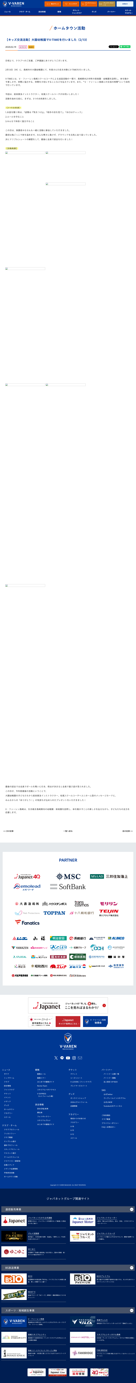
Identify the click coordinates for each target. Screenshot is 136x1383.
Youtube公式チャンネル (113, 1106)
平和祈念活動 (9, 1173)
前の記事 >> (127, 831)
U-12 (72, 1134)
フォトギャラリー (44, 1116)
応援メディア (9, 1165)
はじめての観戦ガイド (45, 1082)
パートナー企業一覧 (111, 1074)
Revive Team (42, 1086)
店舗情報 (73, 1106)
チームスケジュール (11, 1157)
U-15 (72, 1130)
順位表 (39, 1112)
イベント (7, 1097)
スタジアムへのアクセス (46, 1090)
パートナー (111, 12)
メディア (7, 1101)
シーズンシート (76, 1078)
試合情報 (42, 12)
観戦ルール (41, 1074)
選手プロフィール (11, 1145)
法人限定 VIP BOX (111, 1082)
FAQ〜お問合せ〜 (108, 1127)
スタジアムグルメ (44, 1120)
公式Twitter (108, 1094)
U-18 (72, 1126)
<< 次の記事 (8, 831)
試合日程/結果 (42, 1109)
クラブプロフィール (11, 1129)
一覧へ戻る (68, 831)
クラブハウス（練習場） (13, 1161)
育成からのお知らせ (78, 1118)
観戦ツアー (41, 1078)
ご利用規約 (106, 1115)
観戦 (59, 12)
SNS (104, 1090)
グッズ (94, 12)
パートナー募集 (110, 1078)
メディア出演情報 (11, 1169)
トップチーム (9, 1078)
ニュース (6, 1070)
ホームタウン (9, 1109)
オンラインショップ (78, 1098)
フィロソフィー (10, 1133)
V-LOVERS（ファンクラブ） (81, 1082)
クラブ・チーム (24, 12)
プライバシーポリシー (110, 1123)
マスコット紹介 (10, 1153)
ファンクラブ (9, 1090)
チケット (7, 1094)
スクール (7, 1117)
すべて (6, 1074)
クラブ (6, 1082)
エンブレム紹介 (10, 1141)
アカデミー (8, 1113)
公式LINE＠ (108, 1102)
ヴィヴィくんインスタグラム (115, 1098)
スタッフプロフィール (12, 1149)
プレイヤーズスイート (78, 1086)
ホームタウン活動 (11, 1177)
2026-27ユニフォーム (78, 1102)
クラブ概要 (8, 1137)
